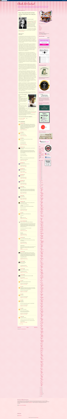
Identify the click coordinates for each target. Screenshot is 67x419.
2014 (40, 176)
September (41, 185)
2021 (40, 167)
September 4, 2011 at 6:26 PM (23, 230)
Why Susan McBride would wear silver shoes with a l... (41, 273)
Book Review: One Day (41, 309)
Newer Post (19, 327)
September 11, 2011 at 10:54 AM (23, 249)
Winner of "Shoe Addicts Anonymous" (41, 358)
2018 (40, 171)
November (41, 182)
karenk (21, 212)
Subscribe (44, 44)
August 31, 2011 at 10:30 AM (23, 129)
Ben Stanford (44, 23)
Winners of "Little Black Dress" (41, 219)
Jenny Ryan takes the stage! (41, 326)
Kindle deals (41, 260)
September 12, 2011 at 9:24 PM (23, 322)
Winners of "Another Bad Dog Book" (41, 202)
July (40, 387)
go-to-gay (42, 153)
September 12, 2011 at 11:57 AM (23, 278)
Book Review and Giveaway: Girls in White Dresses (41, 384)
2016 (40, 173)
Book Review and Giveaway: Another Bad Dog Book (41, 246)
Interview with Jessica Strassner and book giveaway (41, 300)
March (41, 392)
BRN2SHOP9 (21, 162)
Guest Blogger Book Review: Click (41, 278)
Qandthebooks (22, 201)
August (41, 187)
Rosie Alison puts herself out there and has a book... (41, 199)
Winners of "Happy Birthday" (41, 270)
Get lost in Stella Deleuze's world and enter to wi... (41, 355)
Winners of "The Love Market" (41, 304)
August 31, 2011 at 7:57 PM (23, 193)
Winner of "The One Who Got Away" (41, 256)
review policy (40, 34)
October (41, 184)
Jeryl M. (21, 132)
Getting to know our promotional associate (42, 193)
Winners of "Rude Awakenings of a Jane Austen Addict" (41, 315)
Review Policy (40, 27)
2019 (40, 170)
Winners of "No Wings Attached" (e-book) (41, 328)
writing (43, 157)
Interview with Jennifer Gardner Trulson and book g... (41, 209)
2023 (40, 165)
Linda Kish (21, 186)
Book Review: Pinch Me (41, 228)
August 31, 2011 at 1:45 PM (23, 160)
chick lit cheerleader (41, 151)
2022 (40, 166)
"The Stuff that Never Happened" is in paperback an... (41, 366)
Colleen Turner (22, 123)
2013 (40, 177)
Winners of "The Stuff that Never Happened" (41, 335)
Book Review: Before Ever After (41, 259)
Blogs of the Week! (41, 352)
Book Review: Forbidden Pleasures (41, 236)
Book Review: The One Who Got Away (41, 306)
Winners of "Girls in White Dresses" (41, 346)
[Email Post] (26, 118)
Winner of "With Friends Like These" (42, 249)
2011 (40, 179)
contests (40, 152)
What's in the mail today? (41, 229)
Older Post (35, 327)
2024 (40, 164)
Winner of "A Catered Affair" (41, 338)
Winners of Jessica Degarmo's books (41, 205)
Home (28, 327)
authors (42, 148)
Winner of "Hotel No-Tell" (41, 369)
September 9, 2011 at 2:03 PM (23, 243)
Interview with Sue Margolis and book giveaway (41, 376)
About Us (40, 26)
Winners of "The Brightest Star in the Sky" (41, 372)
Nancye (21, 280)
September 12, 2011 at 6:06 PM (23, 291)
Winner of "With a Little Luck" (41, 379)
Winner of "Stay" (41, 381)
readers (42, 155)
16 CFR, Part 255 (30, 402)
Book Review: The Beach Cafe (41, 238)
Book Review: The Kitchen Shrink (41, 298)
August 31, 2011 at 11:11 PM (23, 210)
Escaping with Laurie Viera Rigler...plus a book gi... (42, 341)
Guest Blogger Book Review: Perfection (41, 362)
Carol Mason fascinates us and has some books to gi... (42, 332)
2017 (40, 172)
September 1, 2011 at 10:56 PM (23, 218)
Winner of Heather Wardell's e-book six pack (41, 267)
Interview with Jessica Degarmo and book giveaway (41, 252)
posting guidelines (33, 112)
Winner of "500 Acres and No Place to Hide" (41, 189)
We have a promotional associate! (42, 222)
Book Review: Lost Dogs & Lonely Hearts (42, 285)
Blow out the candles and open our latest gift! (41, 311)
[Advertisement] (19, 409)
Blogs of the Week (41, 324)
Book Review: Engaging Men (41, 196)
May (41, 389)
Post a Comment (21, 323)
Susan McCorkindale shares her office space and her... (42, 241)
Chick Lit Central (26, 3)
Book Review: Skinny (41, 350)
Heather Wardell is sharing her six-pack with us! (41, 319)
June (41, 388)
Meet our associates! (41, 343)
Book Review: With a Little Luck (42, 234)
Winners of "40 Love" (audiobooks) (42, 216)
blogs (43, 149)
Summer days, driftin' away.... (41, 292)
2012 (40, 178)
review (40, 156)
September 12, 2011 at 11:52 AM (23, 266)
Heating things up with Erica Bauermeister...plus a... (42, 225)
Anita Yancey (21, 237)
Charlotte (21, 316)
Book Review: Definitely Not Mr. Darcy (41, 295)
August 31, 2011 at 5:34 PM (23, 166)
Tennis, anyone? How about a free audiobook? (42, 263)
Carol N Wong (22, 251)
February (41, 393)
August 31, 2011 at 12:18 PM (23, 135)
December (41, 180)
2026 (40, 161)
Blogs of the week (41, 231)
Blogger (37, 417)
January (41, 394)
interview (42, 154)
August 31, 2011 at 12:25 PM (23, 144)
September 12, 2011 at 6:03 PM (23, 284)
